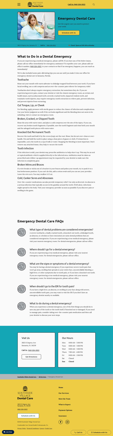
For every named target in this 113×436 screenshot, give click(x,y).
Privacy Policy (21, 428)
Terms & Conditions (33, 428)
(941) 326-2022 (51, 45)
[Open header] (19, 4)
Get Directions (31, 357)
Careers (42, 428)
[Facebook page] (61, 422)
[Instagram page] (67, 422)
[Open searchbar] (94, 4)
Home (61, 387)
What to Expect (64, 404)
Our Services (64, 393)
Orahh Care (48, 428)
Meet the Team (64, 399)
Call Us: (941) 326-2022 (76, 4)
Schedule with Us (69, 33)
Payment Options (65, 410)
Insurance (63, 416)
